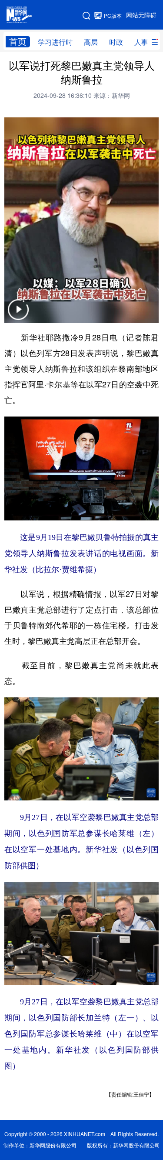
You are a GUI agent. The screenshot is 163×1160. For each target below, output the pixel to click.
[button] (18, 315)
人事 (141, 42)
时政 (116, 42)
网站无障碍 (141, 15)
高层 (91, 42)
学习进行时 (55, 42)
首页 (18, 41)
